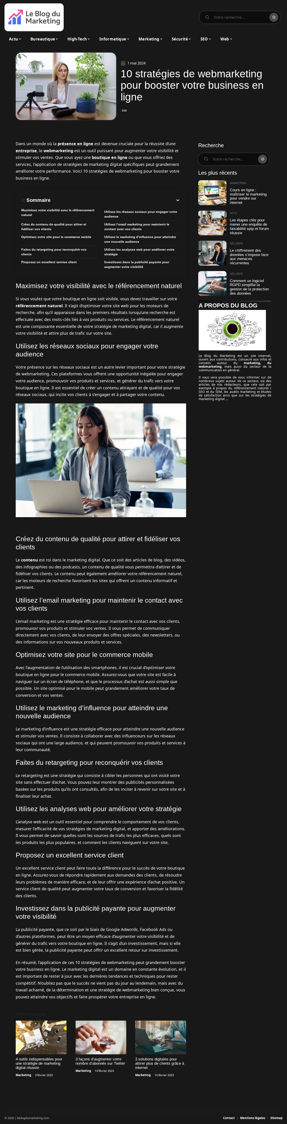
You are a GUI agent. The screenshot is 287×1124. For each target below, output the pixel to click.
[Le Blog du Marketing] (34, 17)
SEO (124, 110)
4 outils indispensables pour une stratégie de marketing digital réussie (39, 1063)
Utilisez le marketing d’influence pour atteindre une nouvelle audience (140, 239)
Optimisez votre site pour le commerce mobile (56, 237)
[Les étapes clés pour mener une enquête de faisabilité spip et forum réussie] (212, 223)
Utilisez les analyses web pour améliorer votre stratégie (139, 252)
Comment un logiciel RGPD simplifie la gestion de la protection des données (249, 287)
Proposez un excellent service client (49, 262)
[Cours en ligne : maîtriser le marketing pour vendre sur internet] (212, 192)
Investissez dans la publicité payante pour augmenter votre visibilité (136, 264)
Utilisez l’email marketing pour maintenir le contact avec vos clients (136, 227)
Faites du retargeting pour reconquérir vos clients (54, 252)
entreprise (26, 150)
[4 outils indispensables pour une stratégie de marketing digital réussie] (41, 1037)
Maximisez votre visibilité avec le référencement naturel (57, 212)
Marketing (23, 1075)
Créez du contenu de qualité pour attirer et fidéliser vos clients (53, 227)
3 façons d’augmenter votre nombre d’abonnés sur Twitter (100, 1061)
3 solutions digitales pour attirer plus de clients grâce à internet (159, 1063)
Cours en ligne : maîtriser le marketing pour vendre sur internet (248, 196)
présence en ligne (75, 143)
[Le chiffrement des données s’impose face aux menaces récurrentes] (212, 253)
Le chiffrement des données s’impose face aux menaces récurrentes (249, 256)
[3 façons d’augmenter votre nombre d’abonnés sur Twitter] (101, 1037)
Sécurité (236, 243)
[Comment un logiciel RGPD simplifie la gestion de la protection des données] (212, 283)
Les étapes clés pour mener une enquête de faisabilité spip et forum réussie (249, 226)
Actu (233, 213)
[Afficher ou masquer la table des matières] (115, 200)
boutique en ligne (109, 157)
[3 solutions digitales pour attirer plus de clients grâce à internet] (160, 1037)
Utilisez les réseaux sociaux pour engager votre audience (140, 214)
